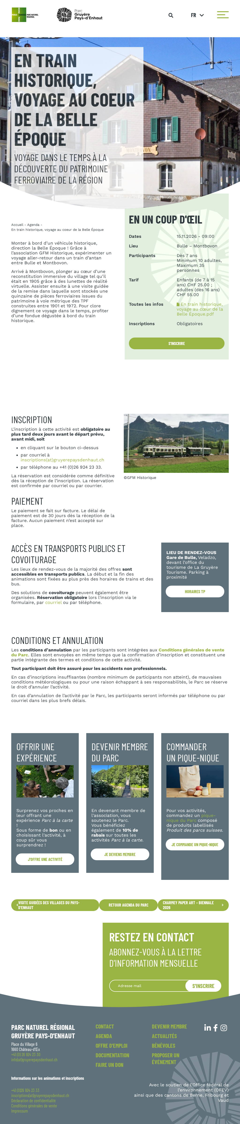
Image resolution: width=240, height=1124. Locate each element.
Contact (105, 1026)
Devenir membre (169, 1026)
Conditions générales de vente (34, 1105)
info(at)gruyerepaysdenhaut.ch (34, 1059)
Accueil (17, 225)
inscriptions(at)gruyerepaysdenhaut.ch (62, 460)
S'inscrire (177, 343)
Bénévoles (163, 1045)
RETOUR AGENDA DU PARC (128, 904)
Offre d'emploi (112, 1045)
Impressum (19, 1110)
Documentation (112, 1055)
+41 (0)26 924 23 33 (25, 1090)
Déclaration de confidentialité (33, 1100)
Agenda (33, 225)
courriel (53, 602)
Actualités (164, 1035)
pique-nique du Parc (191, 818)
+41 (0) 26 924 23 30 (25, 1054)
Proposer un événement (165, 1058)
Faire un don (109, 1064)
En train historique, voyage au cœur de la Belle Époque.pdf (200, 309)
